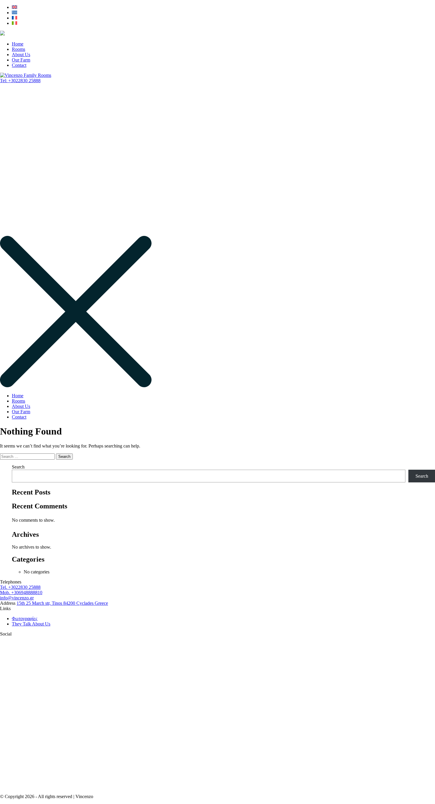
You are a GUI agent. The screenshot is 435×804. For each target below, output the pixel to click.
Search (18, 466)
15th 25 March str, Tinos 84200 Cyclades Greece (62, 603)
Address (7, 603)
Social (6, 633)
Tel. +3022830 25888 (20, 587)
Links (5, 608)
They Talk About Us (31, 623)
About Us (21, 54)
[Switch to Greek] (14, 12)
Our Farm (21, 59)
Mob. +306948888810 (21, 592)
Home (17, 43)
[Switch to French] (14, 17)
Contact (19, 65)
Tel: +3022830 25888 (20, 80)
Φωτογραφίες (24, 618)
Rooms (18, 49)
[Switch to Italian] (14, 23)
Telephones (10, 581)
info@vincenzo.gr (17, 597)
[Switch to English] (14, 7)
